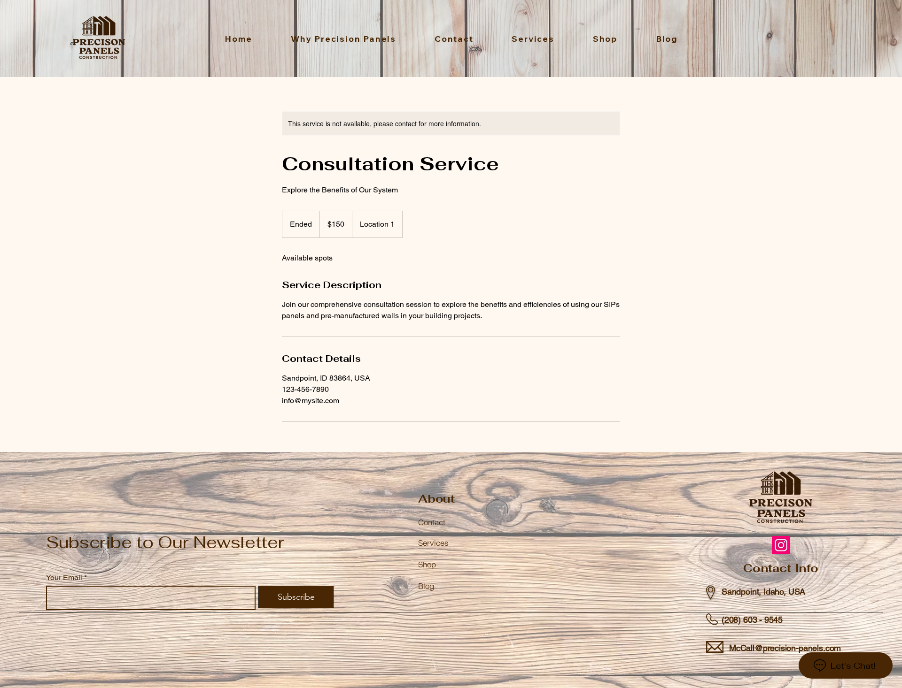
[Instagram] (781, 545)
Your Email (64, 577)
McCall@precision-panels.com (785, 648)
